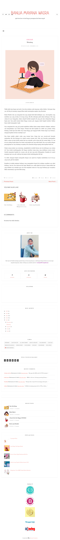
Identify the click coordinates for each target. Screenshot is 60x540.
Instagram (29, 277)
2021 (7, 320)
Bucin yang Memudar (35, 204)
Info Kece (34, 345)
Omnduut (6, 381)
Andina (5, 386)
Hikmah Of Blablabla (9, 345)
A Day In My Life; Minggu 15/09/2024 (21, 205)
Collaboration (42, 342)
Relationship (41, 345)
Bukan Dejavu (12, 412)
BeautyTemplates (34, 538)
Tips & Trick (48, 345)
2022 (7, 318)
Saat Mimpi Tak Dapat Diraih (16, 446)
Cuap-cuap (30, 39)
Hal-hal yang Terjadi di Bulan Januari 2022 (19, 462)
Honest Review (19, 345)
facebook (12, 277)
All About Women (24, 342)
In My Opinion (27, 345)
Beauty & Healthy (33, 342)
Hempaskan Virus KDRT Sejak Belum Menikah (20, 470)
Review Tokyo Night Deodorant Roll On (19, 454)
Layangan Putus (13, 438)
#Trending (7, 342)
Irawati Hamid (26, 46)
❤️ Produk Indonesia (9, 347)
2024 (7, 313)
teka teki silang (24, 373)
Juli (8, 328)
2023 (7, 315)
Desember (9, 322)
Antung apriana (7, 373)
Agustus (8, 326)
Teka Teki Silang (8, 204)
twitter (45, 277)
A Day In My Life (14, 342)
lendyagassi (6, 377)
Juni (8, 331)
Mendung (9, 324)
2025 (7, 311)
